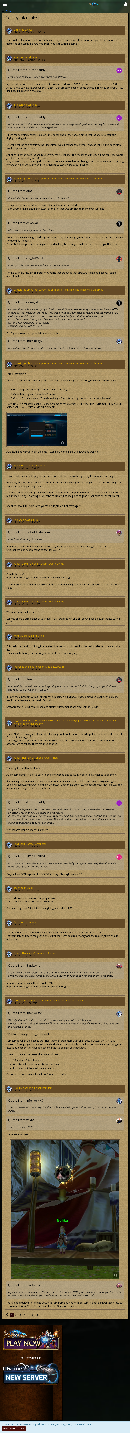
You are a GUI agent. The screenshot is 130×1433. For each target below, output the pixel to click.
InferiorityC (19, 32)
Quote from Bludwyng (24, 965)
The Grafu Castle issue (26, 519)
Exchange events (23, 29)
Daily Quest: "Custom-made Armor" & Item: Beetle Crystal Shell (48, 1000)
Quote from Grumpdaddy (26, 70)
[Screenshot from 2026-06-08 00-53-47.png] (36, 429)
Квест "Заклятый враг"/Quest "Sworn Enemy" (39, 563)
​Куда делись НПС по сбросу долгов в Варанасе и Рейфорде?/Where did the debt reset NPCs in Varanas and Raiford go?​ (66, 722)
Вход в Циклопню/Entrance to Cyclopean (36, 953)
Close (21, 1428)
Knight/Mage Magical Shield (29, 635)
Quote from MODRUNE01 (26, 856)
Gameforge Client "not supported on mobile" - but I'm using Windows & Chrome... (58, 178)
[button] (4, 4)
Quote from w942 (21, 1120)
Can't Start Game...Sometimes (30, 843)
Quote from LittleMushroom (29, 532)
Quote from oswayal (23, 223)
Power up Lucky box (25, 922)
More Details (9, 1428)
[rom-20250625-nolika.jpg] (65, 1209)
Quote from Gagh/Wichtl (26, 258)
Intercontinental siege (25, 57)
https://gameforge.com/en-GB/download (42, 389)
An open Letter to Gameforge (30, 465)
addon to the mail (23, 887)
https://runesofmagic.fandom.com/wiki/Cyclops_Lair (34, 986)
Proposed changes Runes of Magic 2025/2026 (39, 666)
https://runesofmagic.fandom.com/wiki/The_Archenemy (36, 577)
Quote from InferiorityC (25, 341)
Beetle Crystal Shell (95, 1040)
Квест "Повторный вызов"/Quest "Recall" (37, 757)
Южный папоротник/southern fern (33, 1088)
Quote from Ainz (20, 191)
